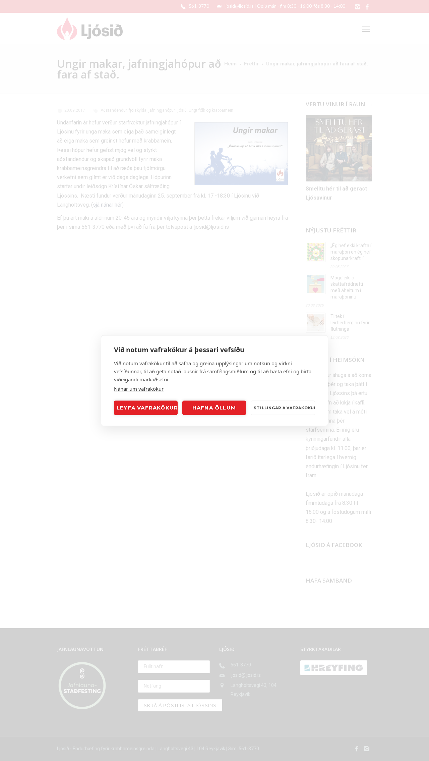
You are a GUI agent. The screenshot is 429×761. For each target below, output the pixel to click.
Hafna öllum (214, 407)
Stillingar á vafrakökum (284, 407)
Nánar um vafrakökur (139, 388)
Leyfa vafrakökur (147, 407)
